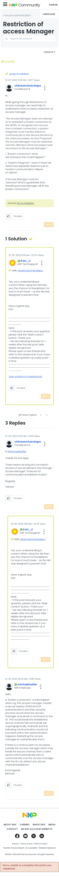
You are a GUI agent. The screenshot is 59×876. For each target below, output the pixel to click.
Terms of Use (26, 844)
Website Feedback (47, 848)
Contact (12, 829)
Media (52, 824)
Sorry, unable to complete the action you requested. (27, 867)
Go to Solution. (25, 203)
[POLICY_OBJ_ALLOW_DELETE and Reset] (46, 415)
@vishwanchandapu (30, 270)
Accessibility (31, 848)
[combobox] (29, 38)
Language (49, 14)
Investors (39, 824)
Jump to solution (19, 74)
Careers (25, 824)
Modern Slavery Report (13, 848)
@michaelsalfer (17, 451)
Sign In (53, 4)
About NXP (10, 824)
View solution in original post (25, 376)
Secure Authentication (18, 15)
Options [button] (48, 52)
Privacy (15, 844)
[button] (45, 88)
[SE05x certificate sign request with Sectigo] (41, 415)
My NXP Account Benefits (36, 829)
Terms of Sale (40, 844)
